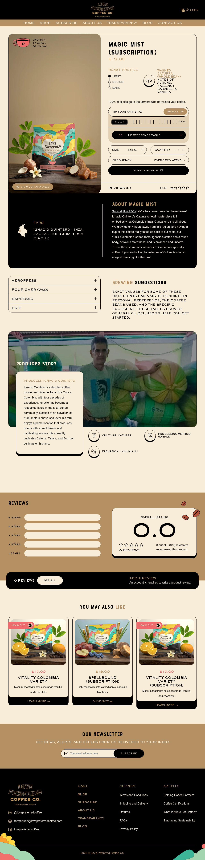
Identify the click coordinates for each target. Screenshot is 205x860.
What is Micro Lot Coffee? (180, 812)
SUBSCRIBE (87, 802)
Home (29, 23)
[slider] (119, 122)
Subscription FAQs (124, 211)
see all (50, 580)
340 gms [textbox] (133, 150)
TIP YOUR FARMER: (125, 111)
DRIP (16, 308)
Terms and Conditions (134, 795)
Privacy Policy (129, 829)
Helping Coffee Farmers (179, 795)
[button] (191, 10)
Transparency (122, 23)
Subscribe (66, 23)
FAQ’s (124, 820)
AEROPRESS (24, 280)
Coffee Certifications (176, 803)
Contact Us (170, 23)
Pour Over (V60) (30, 290)
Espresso (22, 299)
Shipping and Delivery (134, 803)
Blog (147, 23)
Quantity (162, 150)
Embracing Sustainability (179, 820)
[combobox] (127, 150)
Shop (45, 23)
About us (92, 23)
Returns (125, 812)
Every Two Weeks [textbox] (167, 160)
